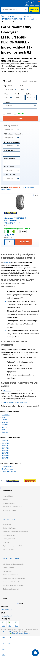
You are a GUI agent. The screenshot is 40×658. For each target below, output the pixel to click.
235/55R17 (5, 450)
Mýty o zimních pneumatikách (12, 546)
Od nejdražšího (6, 190)
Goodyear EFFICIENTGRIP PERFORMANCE (15, 220)
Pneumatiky (7, 524)
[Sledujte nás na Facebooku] (10, 624)
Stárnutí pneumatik (9, 535)
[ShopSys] (20, 633)
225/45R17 (5, 446)
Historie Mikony (8, 496)
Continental (5, 415)
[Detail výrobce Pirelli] (30, 481)
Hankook (4, 425)
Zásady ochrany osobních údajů (13, 585)
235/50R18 (5, 455)
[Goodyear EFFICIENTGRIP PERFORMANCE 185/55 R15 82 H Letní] (20, 202)
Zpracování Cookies (9, 510)
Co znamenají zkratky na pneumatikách (15, 532)
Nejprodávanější (15, 187)
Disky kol (6, 542)
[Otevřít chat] (35, 652)
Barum (4, 417)
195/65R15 (5, 441)
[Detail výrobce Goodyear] (13, 481)
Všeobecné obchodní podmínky (13, 564)
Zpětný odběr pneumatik (11, 589)
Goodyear (5, 432)
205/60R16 (5, 448)
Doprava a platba (8, 568)
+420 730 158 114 (6, 610)
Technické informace (9, 528)
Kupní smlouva (7, 571)
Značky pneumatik (9, 539)
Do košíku (24, 242)
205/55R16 (5, 443)
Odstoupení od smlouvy (10, 575)
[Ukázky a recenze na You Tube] (3, 624)
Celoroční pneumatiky (9, 471)
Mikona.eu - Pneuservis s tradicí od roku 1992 (6, 3)
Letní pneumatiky (7, 466)
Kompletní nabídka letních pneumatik (14, 402)
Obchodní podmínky (11, 559)
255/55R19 (5, 458)
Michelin (4, 427)
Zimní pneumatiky (7, 469)
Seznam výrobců (8, 549)
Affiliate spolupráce (9, 503)
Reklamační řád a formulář (11, 582)
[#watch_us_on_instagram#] (16, 624)
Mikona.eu (7, 263)
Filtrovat (20, 119)
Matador (4, 420)
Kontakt (5, 500)
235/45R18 (5, 453)
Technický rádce (9, 519)
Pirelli (3, 430)
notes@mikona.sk (6, 616)
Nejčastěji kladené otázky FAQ (13, 507)
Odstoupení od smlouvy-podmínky (14, 578)
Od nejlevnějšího (28, 187)
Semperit (5, 422)
